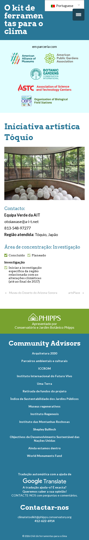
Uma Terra (44, 383)
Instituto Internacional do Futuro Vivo (44, 376)
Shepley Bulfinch (44, 429)
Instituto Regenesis (44, 414)
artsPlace (74, 292)
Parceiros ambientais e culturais (44, 361)
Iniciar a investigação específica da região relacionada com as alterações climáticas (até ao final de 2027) (25, 274)
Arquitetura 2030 (44, 353)
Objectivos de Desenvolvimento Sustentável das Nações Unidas (44, 439)
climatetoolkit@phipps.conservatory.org (45, 517)
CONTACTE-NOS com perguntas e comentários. (44, 495)
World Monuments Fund (44, 456)
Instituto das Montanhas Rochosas (44, 422)
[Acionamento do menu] (78, 15)
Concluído (17, 255)
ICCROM (44, 368)
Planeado (39, 255)
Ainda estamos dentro (44, 448)
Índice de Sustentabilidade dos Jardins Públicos (44, 399)
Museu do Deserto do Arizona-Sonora (33, 292)
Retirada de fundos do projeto (45, 391)
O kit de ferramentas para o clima (23, 19)
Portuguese (64, 5)
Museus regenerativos (44, 406)
